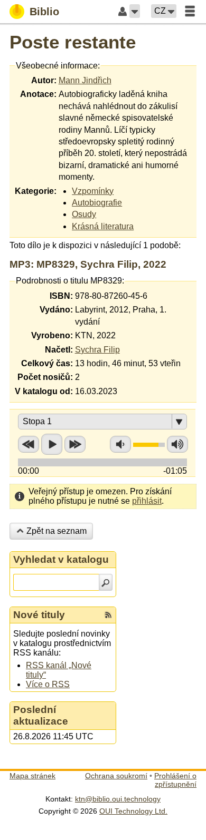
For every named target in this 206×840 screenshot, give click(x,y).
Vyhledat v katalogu (61, 559)
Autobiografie (97, 202)
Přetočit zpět (28, 444)
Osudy (84, 214)
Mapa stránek (32, 775)
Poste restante (73, 42)
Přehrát (51, 444)
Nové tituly (39, 614)
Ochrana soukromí (116, 775)
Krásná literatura (103, 226)
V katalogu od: (44, 391)
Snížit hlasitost (120, 444)
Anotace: (38, 94)
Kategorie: (36, 191)
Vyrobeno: (52, 335)
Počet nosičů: (45, 377)
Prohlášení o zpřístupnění (175, 779)
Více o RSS (48, 684)
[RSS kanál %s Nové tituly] (108, 615)
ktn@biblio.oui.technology (118, 799)
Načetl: (59, 349)
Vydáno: (56, 309)
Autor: (44, 80)
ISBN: (61, 295)
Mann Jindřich (85, 80)
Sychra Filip (97, 349)
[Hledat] (106, 582)
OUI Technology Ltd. (133, 811)
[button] (134, 11)
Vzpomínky (93, 191)
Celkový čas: (47, 363)
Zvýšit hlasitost (177, 444)
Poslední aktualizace (40, 715)
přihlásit (147, 500)
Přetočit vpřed (75, 444)
